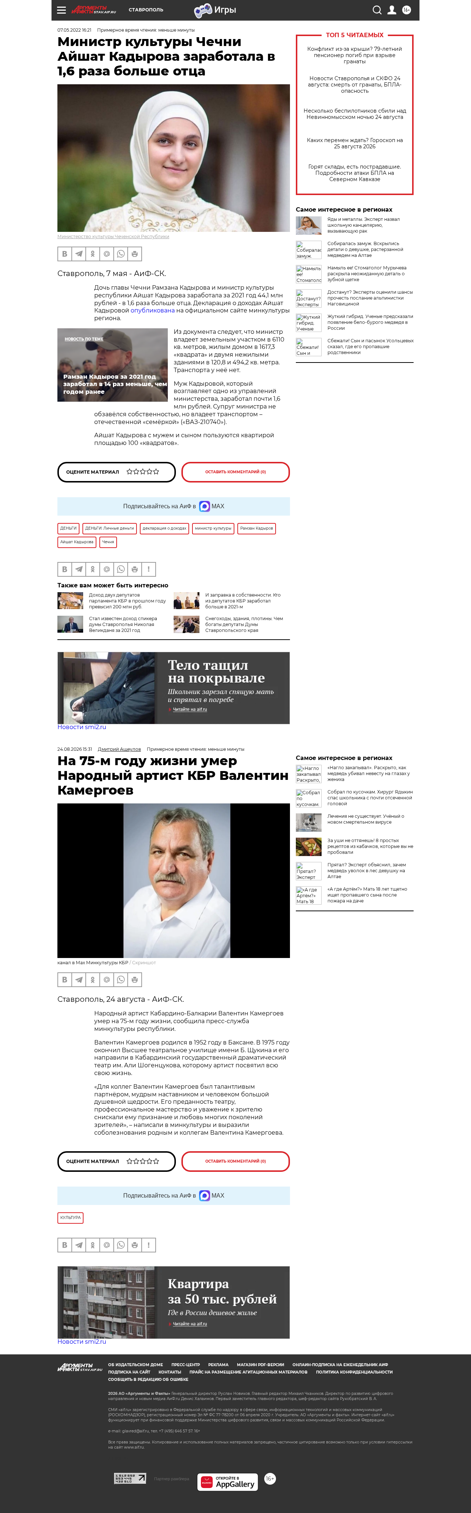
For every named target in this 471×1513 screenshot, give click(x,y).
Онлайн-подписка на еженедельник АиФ (340, 1364)
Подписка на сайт (129, 1372)
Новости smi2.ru (81, 727)
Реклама (218, 1364)
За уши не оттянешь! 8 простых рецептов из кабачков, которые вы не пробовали (370, 846)
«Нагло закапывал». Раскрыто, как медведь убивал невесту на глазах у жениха (368, 773)
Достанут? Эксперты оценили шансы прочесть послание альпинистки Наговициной (370, 298)
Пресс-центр (185, 1364)
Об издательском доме (135, 1364)
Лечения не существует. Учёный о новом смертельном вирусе (365, 819)
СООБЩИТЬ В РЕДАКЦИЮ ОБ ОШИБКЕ (148, 1379)
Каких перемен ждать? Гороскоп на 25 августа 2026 (355, 143)
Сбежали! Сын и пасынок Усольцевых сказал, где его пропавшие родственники (370, 346)
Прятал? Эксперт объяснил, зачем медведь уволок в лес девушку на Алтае (366, 870)
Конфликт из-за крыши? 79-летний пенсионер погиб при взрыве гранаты (354, 55)
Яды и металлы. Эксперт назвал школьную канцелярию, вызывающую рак (363, 225)
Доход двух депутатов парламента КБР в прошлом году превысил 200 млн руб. (127, 600)
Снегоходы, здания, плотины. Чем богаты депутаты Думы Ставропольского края (244, 624)
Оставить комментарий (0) (235, 472)
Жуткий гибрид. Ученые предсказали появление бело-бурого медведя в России (370, 322)
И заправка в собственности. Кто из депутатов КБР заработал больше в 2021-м (243, 600)
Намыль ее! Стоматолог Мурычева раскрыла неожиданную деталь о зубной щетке (367, 273)
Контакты (170, 1372)
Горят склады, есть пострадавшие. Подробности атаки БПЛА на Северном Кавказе (354, 173)
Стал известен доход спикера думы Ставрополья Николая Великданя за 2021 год (123, 624)
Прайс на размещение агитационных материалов (249, 1372)
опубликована (153, 310)
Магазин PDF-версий (260, 1364)
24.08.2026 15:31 (74, 749)
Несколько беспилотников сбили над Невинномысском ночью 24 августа (355, 114)
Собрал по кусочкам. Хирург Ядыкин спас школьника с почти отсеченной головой (370, 797)
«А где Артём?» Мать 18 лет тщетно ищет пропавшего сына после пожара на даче (367, 895)
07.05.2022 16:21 (74, 30)
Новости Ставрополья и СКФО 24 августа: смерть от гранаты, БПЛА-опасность (354, 84)
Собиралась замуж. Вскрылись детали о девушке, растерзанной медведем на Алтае (365, 249)
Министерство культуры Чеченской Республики (113, 236)
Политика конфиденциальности (354, 1372)
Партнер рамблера (171, 1479)
